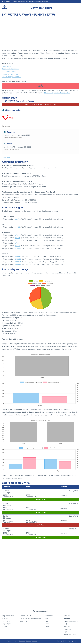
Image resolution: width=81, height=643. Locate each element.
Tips (65, 632)
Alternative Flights (9, 71)
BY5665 (18, 248)
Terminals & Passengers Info (30, 618)
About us (34, 641)
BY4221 (17, 235)
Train (47, 624)
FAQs (66, 624)
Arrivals (5, 618)
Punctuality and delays (10, 74)
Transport (49, 616)
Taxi (47, 621)
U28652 (18, 256)
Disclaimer (22, 641)
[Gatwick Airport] (5, 7)
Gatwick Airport (41, 7)
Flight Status (6, 66)
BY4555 (18, 243)
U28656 (18, 262)
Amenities (67, 629)
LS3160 (17, 227)
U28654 (18, 259)
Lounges (23, 621)
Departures (6, 621)
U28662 (18, 264)
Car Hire (67, 616)
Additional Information (10, 69)
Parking (67, 618)
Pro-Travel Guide (70, 634)
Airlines (4, 626)
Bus (46, 618)
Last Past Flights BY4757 (11, 77)
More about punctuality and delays (57, 93)
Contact (28, 641)
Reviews (67, 626)
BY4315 (17, 238)
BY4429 (18, 240)
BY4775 (17, 246)
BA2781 (17, 219)
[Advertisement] (40, 33)
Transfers (48, 626)
